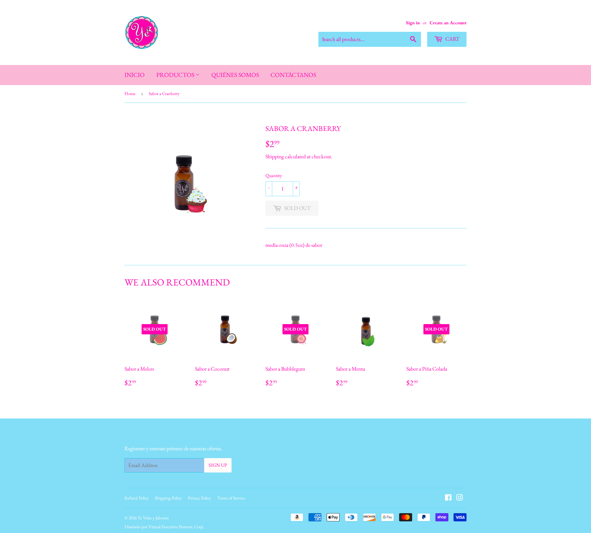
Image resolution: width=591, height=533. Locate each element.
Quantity (273, 175)
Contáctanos (293, 75)
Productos (176, 75)
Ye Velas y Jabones (153, 518)
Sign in (413, 22)
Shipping (274, 156)
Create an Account (448, 22)
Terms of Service (231, 498)
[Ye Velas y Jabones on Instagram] (459, 498)
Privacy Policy (199, 498)
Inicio (134, 75)
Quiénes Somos (235, 75)
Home (129, 93)
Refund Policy (136, 498)
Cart (452, 38)
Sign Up (218, 465)
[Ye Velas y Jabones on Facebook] (448, 498)
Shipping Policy (168, 498)
